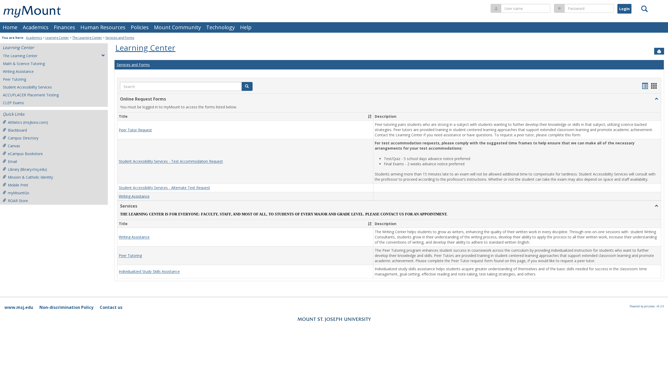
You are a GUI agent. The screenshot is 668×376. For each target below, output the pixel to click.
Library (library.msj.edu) (27, 169)
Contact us (111, 307)
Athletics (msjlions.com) (28, 122)
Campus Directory (23, 138)
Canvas (14, 145)
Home (10, 27)
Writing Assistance (18, 71)
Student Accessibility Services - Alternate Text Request (164, 187)
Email (12, 161)
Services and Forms (119, 38)
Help (246, 27)
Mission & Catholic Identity (30, 177)
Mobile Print (18, 185)
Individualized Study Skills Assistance (149, 271)
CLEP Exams (13, 102)
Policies (140, 27)
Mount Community (177, 27)
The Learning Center (87, 38)
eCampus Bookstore (25, 153)
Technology (220, 27)
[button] (656, 99)
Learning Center (57, 38)
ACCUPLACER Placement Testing (31, 94)
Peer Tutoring (14, 79)
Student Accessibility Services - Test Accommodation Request (171, 161)
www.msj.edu (18, 307)
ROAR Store (18, 200)
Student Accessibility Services (27, 87)
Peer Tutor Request (135, 129)
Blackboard (17, 130)
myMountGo (18, 192)
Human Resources (103, 27)
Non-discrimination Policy (66, 307)
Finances (64, 27)
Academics (36, 27)
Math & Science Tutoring (24, 63)
